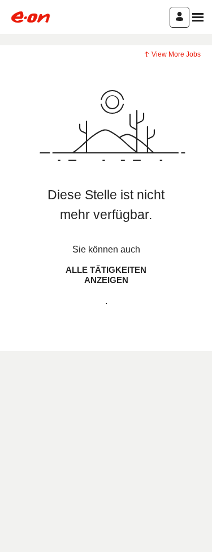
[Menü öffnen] (197, 17)
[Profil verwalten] (179, 17)
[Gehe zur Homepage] (30, 17)
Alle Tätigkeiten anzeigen (106, 275)
